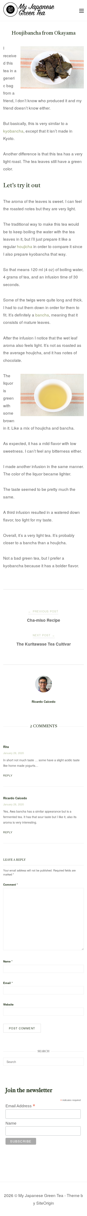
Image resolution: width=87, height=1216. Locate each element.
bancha (42, 315)
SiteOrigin (45, 1203)
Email (8, 983)
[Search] (79, 1059)
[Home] (28, 15)
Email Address (20, 1106)
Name (7, 961)
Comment (10, 884)
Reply (7, 775)
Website (8, 1004)
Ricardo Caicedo (44, 701)
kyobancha (13, 131)
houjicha (24, 246)
